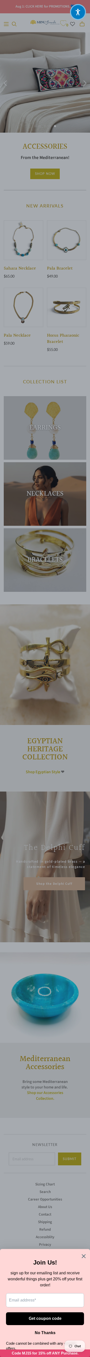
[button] (78, 12)
